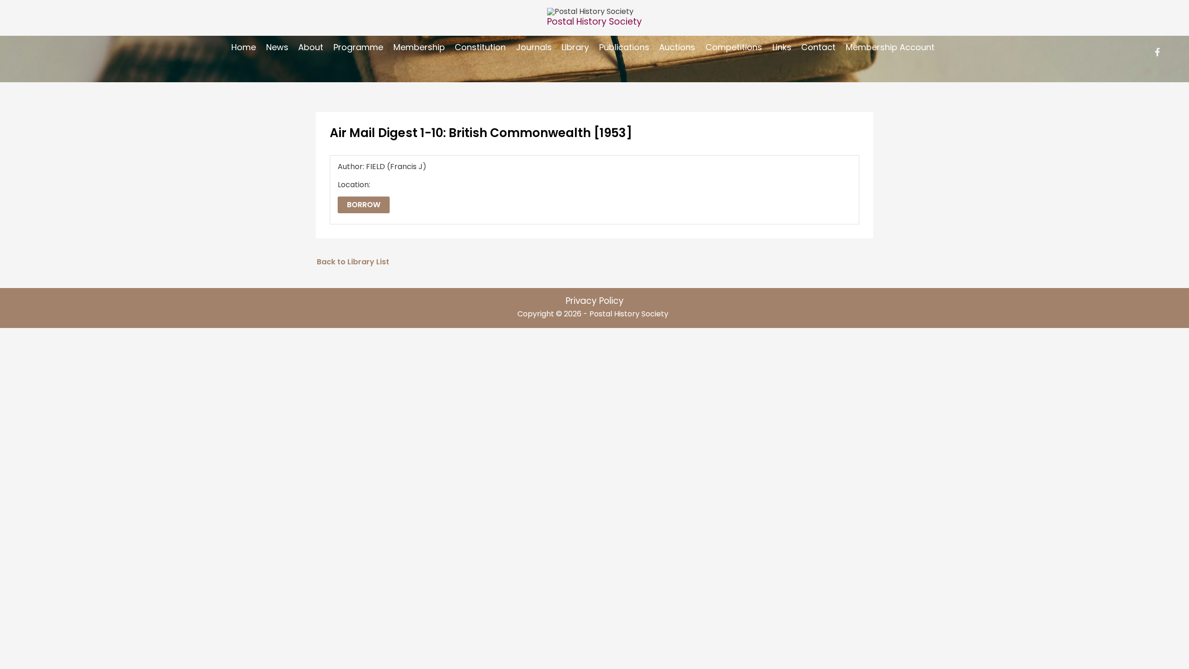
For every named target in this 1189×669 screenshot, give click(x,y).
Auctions (677, 47)
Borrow (363, 204)
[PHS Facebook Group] (1157, 52)
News (277, 47)
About (310, 47)
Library (575, 47)
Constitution (480, 47)
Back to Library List (353, 261)
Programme (358, 47)
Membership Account (890, 47)
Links (781, 47)
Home (243, 47)
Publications (624, 47)
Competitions (734, 47)
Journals (534, 47)
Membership (419, 47)
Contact (818, 47)
